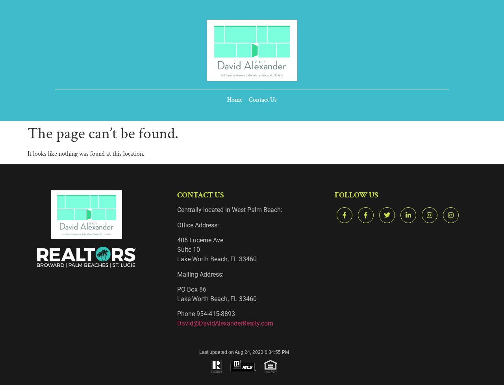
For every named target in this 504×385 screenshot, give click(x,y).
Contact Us (263, 100)
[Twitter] (387, 215)
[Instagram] (429, 215)
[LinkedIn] (408, 215)
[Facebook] (344, 215)
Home (235, 100)
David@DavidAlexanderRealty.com (225, 323)
